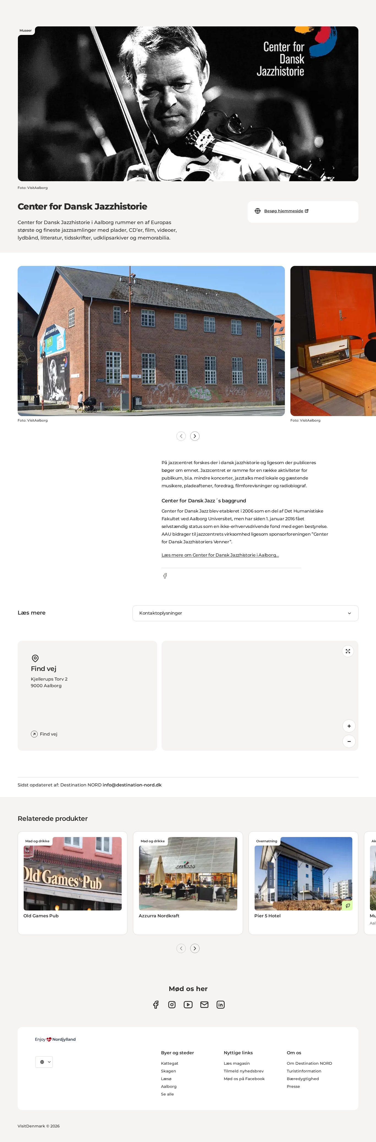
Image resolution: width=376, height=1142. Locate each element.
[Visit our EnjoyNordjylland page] (188, 1004)
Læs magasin (237, 1063)
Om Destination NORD (309, 1063)
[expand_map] (348, 651)
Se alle (167, 1094)
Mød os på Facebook (244, 1078)
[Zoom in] (349, 726)
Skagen (168, 1071)
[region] (260, 696)
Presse (293, 1086)
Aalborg (169, 1086)
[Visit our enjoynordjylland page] (155, 1004)
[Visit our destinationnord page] (220, 1004)
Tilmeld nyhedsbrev (244, 1071)
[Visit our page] (172, 1004)
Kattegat (169, 1063)
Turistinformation (304, 1071)
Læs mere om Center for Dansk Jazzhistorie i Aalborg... (220, 555)
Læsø (166, 1078)
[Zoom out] (349, 741)
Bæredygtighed (303, 1078)
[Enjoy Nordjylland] (55, 1039)
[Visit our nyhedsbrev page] (204, 1004)
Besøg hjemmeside (283, 210)
